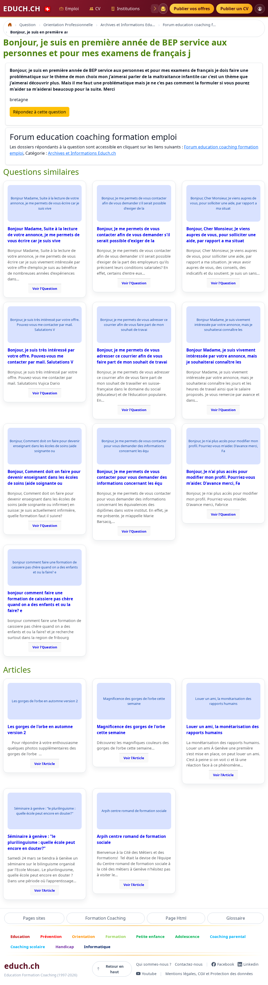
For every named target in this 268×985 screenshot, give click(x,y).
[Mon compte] (260, 8)
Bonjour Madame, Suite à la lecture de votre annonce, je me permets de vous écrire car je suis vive (44, 234)
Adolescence (187, 936)
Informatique (97, 946)
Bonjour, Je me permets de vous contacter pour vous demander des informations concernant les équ (132, 477)
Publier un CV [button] (234, 8)
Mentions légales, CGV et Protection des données (209, 973)
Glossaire (235, 918)
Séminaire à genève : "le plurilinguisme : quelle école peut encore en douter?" (41, 842)
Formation (115, 936)
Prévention (51, 936)
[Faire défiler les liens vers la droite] (155, 8)
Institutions (128, 8)
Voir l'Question (44, 288)
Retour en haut (115, 969)
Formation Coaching (105, 918)
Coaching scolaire (27, 946)
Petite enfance (150, 936)
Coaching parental (228, 936)
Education (20, 936)
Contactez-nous (189, 964)
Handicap (64, 946)
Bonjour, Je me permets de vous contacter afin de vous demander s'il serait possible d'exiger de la (133, 234)
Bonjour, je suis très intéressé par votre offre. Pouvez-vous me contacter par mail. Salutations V (41, 356)
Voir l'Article (44, 763)
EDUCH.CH (27, 8)
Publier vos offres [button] (192, 8)
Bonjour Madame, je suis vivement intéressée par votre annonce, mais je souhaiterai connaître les (221, 356)
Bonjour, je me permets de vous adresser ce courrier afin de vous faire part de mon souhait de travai (132, 356)
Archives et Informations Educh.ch (82, 153)
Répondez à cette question (39, 112)
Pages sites (34, 918)
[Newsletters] (163, 8)
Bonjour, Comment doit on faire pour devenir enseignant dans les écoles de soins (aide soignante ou (44, 477)
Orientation (83, 936)
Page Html (176, 918)
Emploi (72, 8)
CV (97, 8)
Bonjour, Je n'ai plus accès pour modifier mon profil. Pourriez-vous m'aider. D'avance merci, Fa (220, 477)
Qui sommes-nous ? (153, 964)
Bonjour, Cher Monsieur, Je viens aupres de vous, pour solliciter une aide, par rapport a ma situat (221, 234)
